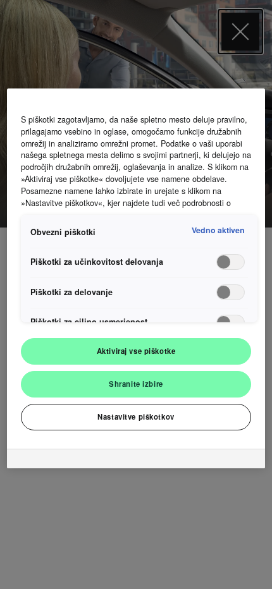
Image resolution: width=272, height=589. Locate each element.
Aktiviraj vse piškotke (136, 351)
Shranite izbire (136, 384)
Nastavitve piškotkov (135, 416)
